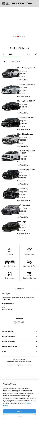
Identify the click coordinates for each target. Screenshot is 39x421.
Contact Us (29, 365)
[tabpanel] (19, 19)
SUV (28, 54)
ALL (5, 61)
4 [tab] (20, 36)
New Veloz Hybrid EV (26, 67)
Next (36, 54)
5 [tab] (22, 36)
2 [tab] (15, 36)
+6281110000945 (8, 309)
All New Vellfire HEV (25, 117)
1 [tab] (13, 36)
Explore (20, 76)
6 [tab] (24, 36)
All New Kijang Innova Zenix (26, 170)
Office (3, 307)
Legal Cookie (20, 365)
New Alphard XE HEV (26, 100)
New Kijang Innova (25, 134)
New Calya (21, 221)
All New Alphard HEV (26, 84)
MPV (10, 54)
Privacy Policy (11, 365)
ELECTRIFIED (15, 61)
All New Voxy (22, 188)
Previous (3, 54)
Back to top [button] (19, 288)
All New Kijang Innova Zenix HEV (26, 151)
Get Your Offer (22, 80)
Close (19, 416)
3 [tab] (18, 36)
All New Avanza (23, 205)
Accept (19, 411)
